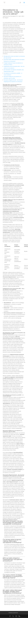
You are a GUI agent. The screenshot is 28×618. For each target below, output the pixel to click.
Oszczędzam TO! (14, 16)
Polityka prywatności (13, 612)
